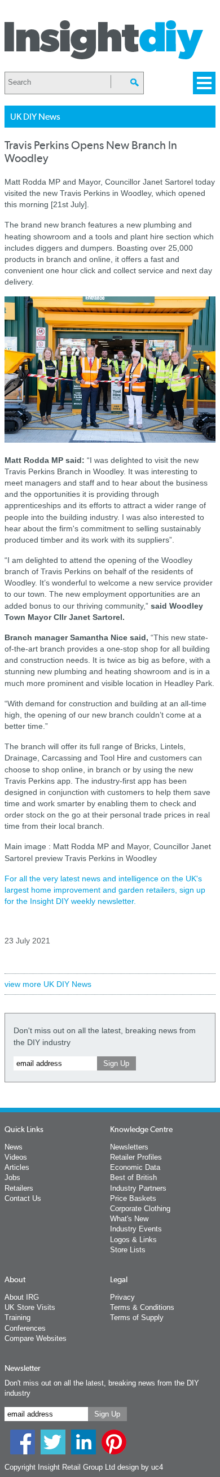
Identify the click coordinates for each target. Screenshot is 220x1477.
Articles (17, 1167)
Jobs (12, 1177)
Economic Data (135, 1167)
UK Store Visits (30, 1307)
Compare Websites (36, 1338)
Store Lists (128, 1250)
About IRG (22, 1297)
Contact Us (23, 1198)
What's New (129, 1218)
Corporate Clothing (140, 1208)
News (14, 1147)
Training (17, 1317)
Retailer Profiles (136, 1157)
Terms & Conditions (142, 1307)
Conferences (25, 1328)
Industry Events (136, 1229)
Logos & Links (133, 1239)
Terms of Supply (137, 1317)
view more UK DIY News (48, 984)
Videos (16, 1157)
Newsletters (129, 1147)
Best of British (133, 1177)
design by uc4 (140, 1467)
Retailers (19, 1188)
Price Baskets (133, 1198)
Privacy (122, 1297)
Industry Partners (138, 1188)
